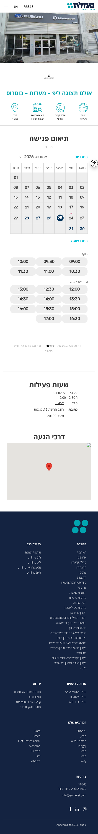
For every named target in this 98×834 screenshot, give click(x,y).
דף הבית (81, 552)
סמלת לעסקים (78, 697)
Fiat (38, 756)
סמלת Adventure (75, 692)
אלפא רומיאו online (29, 567)
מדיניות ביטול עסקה (75, 608)
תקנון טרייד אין (78, 613)
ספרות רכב (34, 697)
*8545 (29, 7)
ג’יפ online (34, 557)
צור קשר (81, 588)
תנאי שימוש (79, 603)
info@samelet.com (74, 795)
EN (16, 7)
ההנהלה (81, 567)
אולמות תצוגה (33, 552)
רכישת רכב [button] (34, 544)
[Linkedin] (75, 807)
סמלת (81, 6)
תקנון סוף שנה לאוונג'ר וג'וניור (69, 658)
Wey (83, 761)
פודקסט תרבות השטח (73, 583)
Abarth (35, 761)
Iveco (37, 736)
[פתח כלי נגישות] (94, 163)
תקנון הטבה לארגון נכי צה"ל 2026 (70, 665)
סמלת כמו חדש (77, 702)
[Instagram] (82, 807)
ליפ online (34, 562)
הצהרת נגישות (78, 593)
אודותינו (81, 557)
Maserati (34, 746)
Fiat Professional (29, 741)
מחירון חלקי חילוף (31, 707)
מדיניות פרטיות (77, 598)
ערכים (83, 572)
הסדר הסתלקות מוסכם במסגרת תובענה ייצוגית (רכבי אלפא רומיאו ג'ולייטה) (68, 623)
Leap (83, 751)
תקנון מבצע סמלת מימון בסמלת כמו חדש (68, 650)
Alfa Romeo (78, 741)
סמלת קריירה (78, 562)
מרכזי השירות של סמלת (27, 692)
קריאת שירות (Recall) (28, 702)
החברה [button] (81, 544)
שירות (37, 684)
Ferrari (35, 751)
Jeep (83, 736)
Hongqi (81, 746)
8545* (82, 784)
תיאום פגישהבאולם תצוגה (37, 117)
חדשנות (81, 578)
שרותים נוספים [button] (76, 684)
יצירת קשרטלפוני (60, 117)
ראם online (34, 572)
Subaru (81, 731)
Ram (37, 731)
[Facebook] (68, 807)
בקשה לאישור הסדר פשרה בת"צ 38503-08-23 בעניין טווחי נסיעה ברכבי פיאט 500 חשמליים (67, 638)
